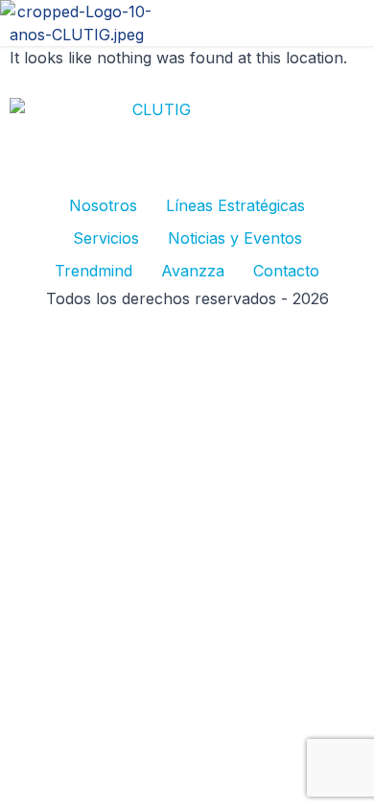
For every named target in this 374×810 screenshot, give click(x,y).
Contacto (286, 270)
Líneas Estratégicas (235, 205)
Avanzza (192, 270)
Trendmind (93, 270)
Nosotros (103, 205)
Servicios (106, 238)
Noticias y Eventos (235, 238)
